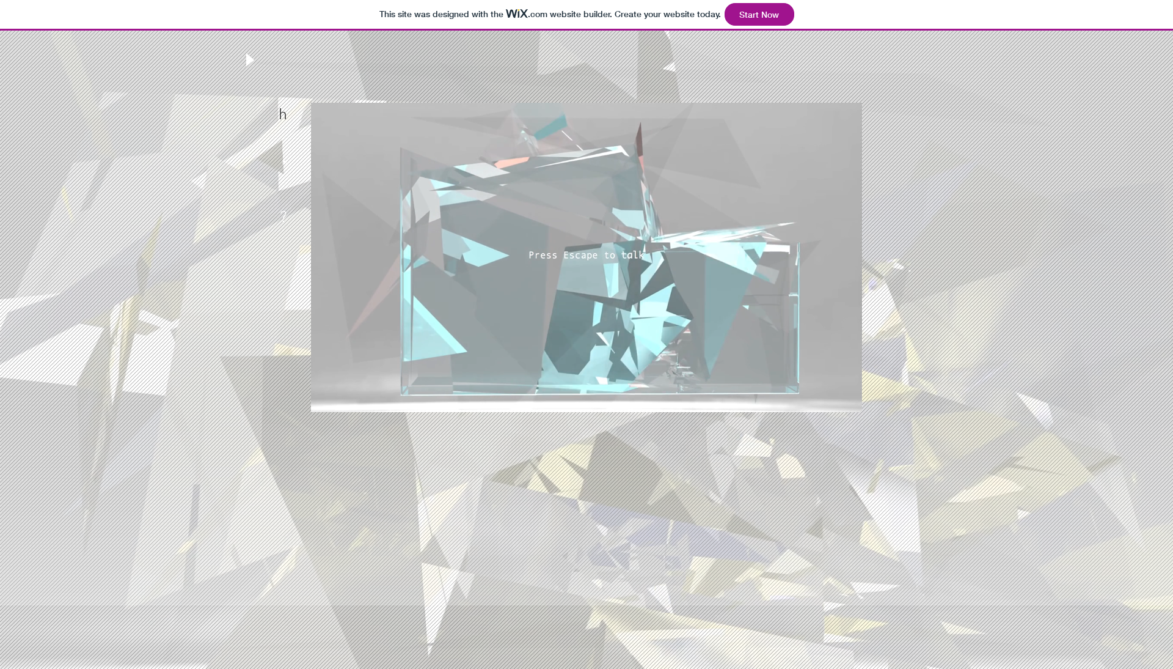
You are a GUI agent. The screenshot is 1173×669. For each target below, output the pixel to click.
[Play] (249, 59)
